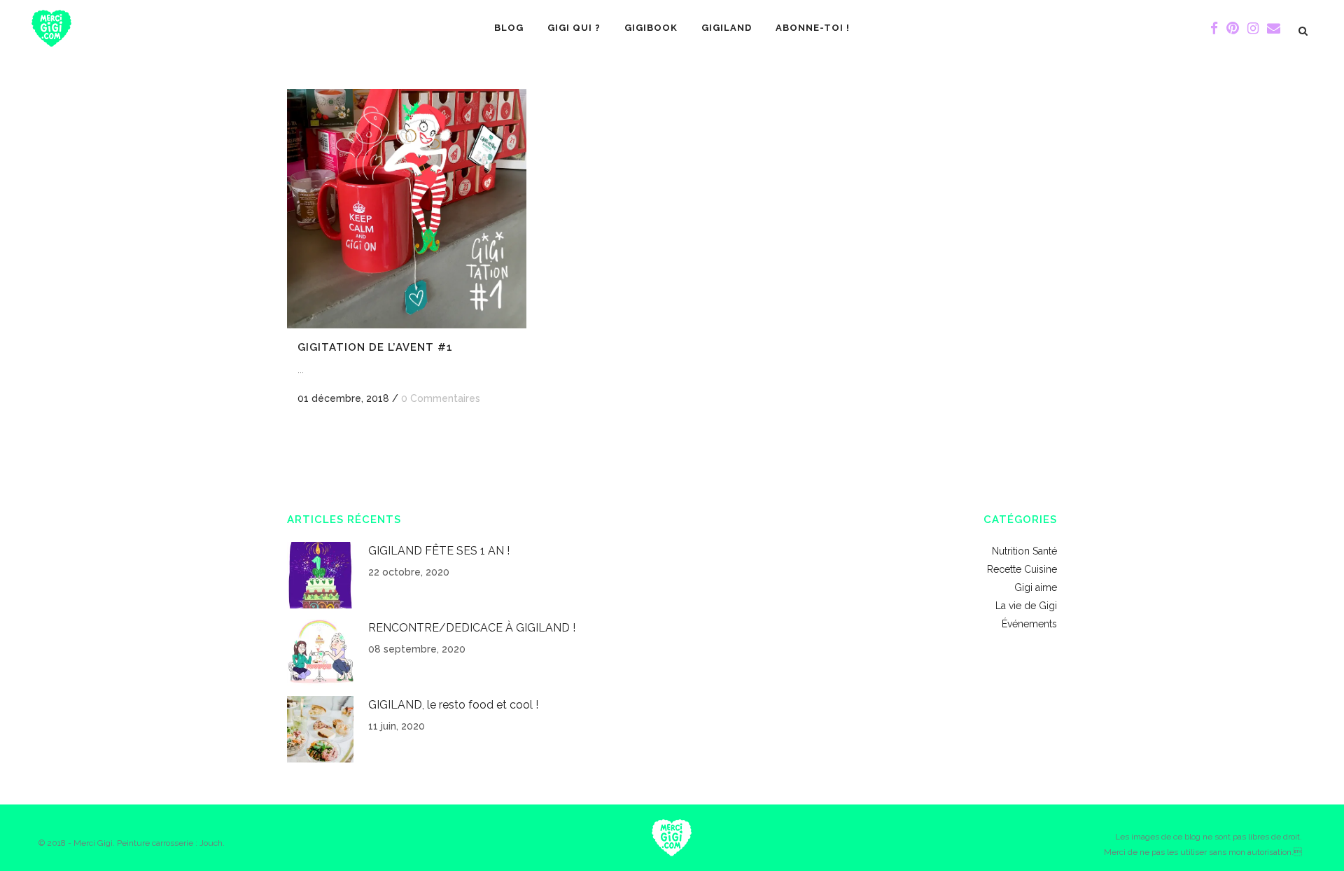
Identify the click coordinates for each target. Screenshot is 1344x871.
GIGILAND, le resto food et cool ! (453, 704)
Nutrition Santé (1024, 551)
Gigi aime (1035, 587)
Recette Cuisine (1022, 569)
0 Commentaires (440, 398)
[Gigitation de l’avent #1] (406, 208)
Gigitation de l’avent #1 (375, 347)
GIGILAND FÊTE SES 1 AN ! (439, 550)
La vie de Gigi (1026, 605)
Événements (1029, 623)
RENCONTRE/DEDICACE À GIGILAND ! (471, 627)
